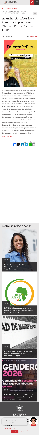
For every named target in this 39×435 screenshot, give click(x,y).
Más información (10, 428)
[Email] (33, 144)
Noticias (14, 8)
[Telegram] (26, 144)
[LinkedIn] (22, 144)
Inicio (3, 8)
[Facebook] (14, 144)
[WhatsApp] (30, 144)
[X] (18, 144)
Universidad (8, 8)
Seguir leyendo (7, 136)
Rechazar (23, 431)
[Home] (10, 2)
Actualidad (33, 37)
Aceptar (14, 431)
